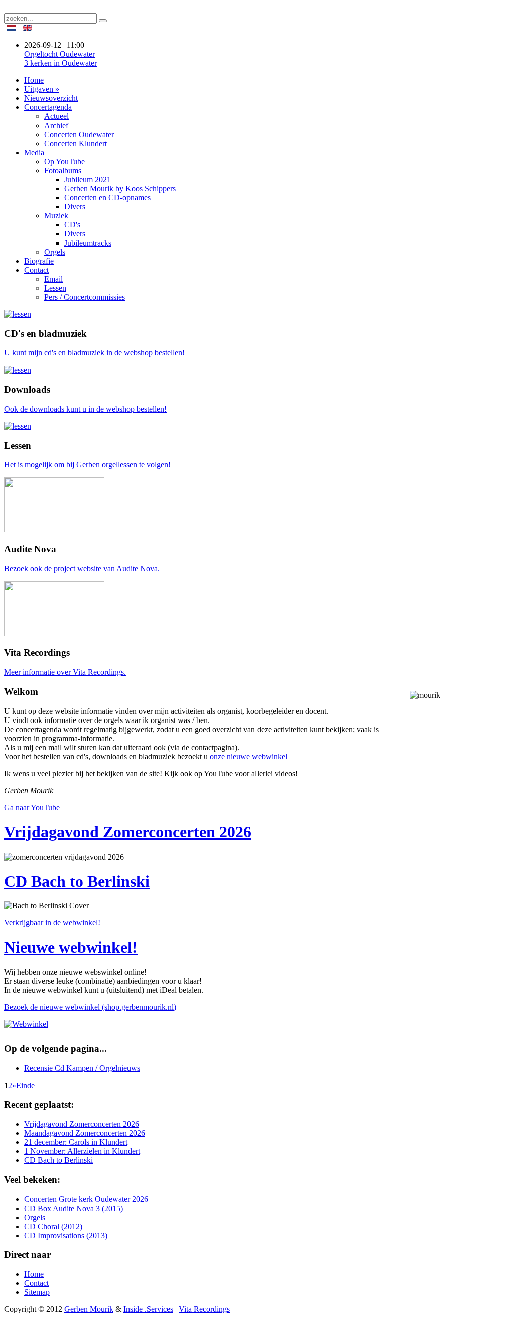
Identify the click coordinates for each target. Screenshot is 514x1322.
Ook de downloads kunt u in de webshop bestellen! (85, 409)
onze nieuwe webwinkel (248, 756)
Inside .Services (148, 1309)
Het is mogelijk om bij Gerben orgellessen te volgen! (87, 464)
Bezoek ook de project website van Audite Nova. (82, 568)
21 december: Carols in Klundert (75, 1142)
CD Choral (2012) (53, 1226)
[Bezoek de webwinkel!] (28, 1024)
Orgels (34, 1217)
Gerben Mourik (88, 1309)
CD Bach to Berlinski (77, 881)
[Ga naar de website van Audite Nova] (54, 529)
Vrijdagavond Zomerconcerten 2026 (127, 832)
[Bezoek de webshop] (17, 314)
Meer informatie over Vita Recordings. (65, 672)
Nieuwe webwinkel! (71, 947)
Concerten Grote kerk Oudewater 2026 (86, 1199)
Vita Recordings (204, 1309)
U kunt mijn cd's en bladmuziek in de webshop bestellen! (94, 352)
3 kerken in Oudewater (60, 58)
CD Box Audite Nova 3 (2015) (73, 1208)
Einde (25, 1085)
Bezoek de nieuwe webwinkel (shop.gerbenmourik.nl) (90, 1007)
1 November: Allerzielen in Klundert (82, 1151)
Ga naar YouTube (32, 807)
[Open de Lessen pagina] (17, 426)
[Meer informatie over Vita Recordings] (54, 633)
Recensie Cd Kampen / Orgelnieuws (82, 1068)
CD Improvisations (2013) (65, 1235)
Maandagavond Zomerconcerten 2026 (84, 1133)
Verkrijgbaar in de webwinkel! (52, 922)
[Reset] (103, 20)
